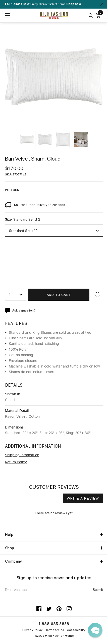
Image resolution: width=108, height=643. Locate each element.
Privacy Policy (32, 630)
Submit (98, 590)
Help (9, 534)
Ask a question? (24, 310)
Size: (22, 219)
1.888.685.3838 (54, 624)
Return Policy (16, 462)
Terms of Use (55, 630)
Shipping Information (22, 455)
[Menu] (7, 15)
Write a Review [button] (83, 498)
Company (13, 561)
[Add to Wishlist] (97, 295)
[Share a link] (8, 310)
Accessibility (76, 630)
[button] (27, 139)
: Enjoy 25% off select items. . (43, 4)
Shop (9, 548)
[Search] (91, 15)
